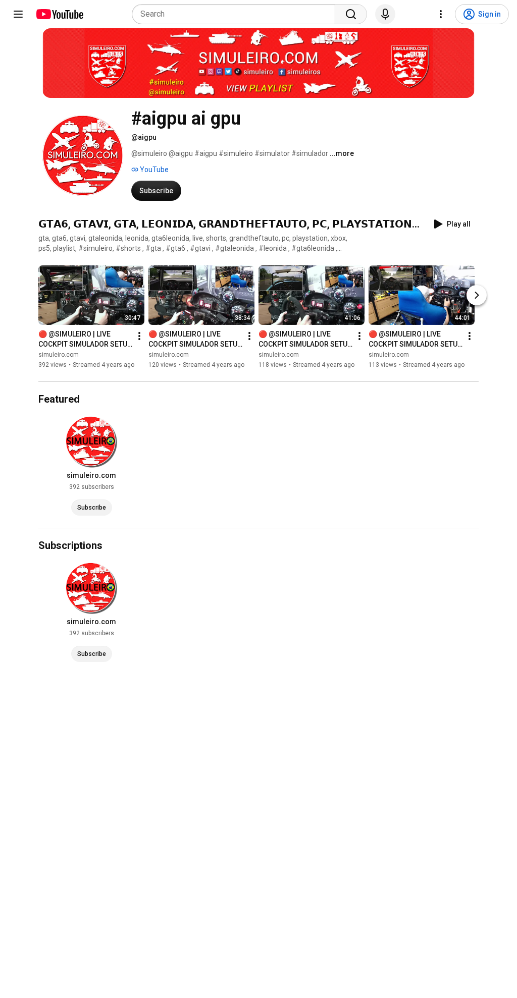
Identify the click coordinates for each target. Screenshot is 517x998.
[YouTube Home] (59, 14)
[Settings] (441, 14)
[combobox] (236, 14)
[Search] (351, 14)
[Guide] (18, 14)
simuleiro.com (58, 354)
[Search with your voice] (385, 14)
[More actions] (139, 336)
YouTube (153, 169)
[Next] (477, 295)
